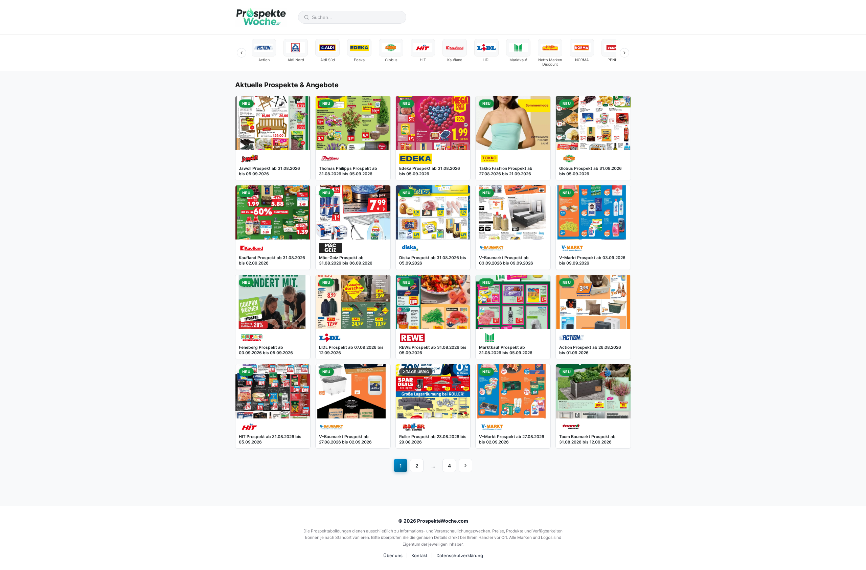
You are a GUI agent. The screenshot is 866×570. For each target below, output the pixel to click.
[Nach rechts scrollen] (624, 53)
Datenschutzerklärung (459, 555)
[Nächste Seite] (465, 465)
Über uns (393, 555)
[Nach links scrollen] (241, 53)
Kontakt (419, 555)
